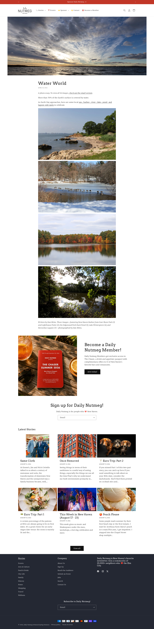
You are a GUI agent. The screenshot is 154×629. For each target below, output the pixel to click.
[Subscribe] (93, 417)
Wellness (21, 595)
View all (77, 548)
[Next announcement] (135, 2)
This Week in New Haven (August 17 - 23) (76, 516)
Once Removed (69, 460)
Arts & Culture (24, 567)
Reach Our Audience (65, 570)
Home (20, 585)
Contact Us (62, 585)
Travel (20, 592)
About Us (61, 563)
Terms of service (67, 624)
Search (60, 581)
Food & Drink (23, 570)
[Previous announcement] (18, 2)
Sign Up (61, 567)
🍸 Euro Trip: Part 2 (111, 460)
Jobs (59, 577)
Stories (21, 558)
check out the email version (80, 93)
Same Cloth (27, 460)
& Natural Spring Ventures (41, 625)
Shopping (22, 588)
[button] (40, 10)
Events (21, 563)
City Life (21, 574)
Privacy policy (55, 624)
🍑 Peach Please (109, 514)
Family (20, 577)
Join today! (92, 372)
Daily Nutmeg (28, 625)
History (21, 581)
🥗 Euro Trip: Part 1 (32, 514)
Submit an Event (64, 574)
